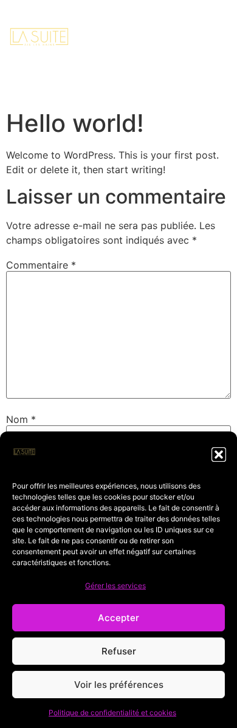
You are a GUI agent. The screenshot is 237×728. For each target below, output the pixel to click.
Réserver (195, 90)
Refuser (118, 651)
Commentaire (41, 265)
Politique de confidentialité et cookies (112, 712)
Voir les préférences (118, 684)
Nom (21, 419)
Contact (117, 90)
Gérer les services (115, 585)
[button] (219, 454)
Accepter (118, 617)
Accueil (39, 90)
